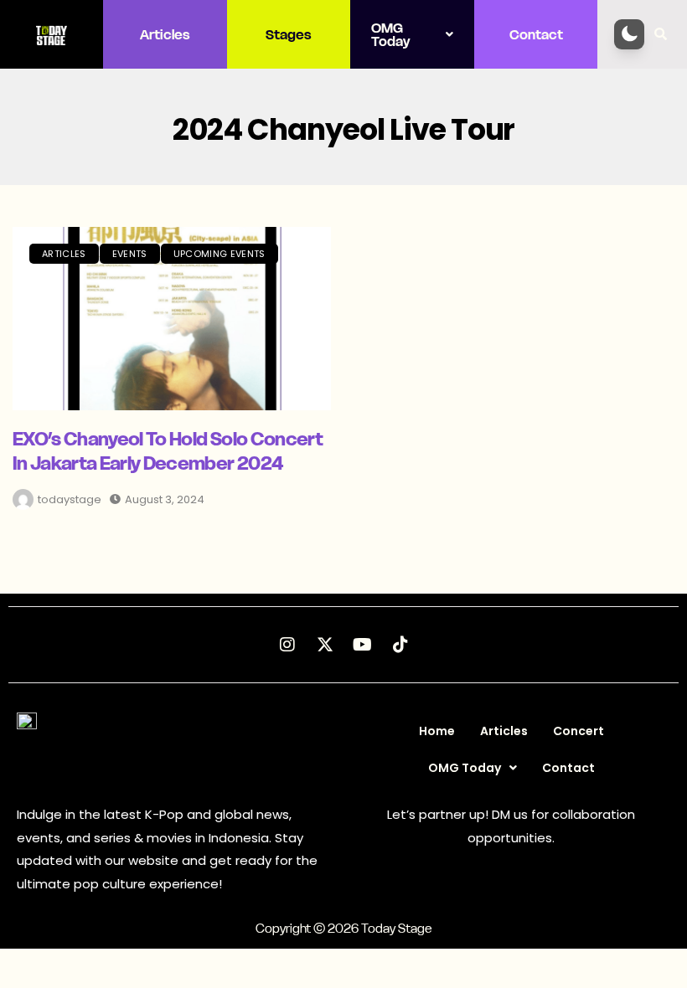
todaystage (69, 499)
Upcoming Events (219, 253)
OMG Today (390, 34)
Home (437, 731)
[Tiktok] (400, 644)
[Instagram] (287, 644)
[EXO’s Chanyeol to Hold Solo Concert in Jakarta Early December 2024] (172, 318)
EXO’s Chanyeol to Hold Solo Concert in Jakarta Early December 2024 (168, 451)
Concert (578, 731)
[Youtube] (363, 644)
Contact (536, 34)
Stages (289, 34)
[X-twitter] (325, 644)
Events (129, 253)
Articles (165, 34)
